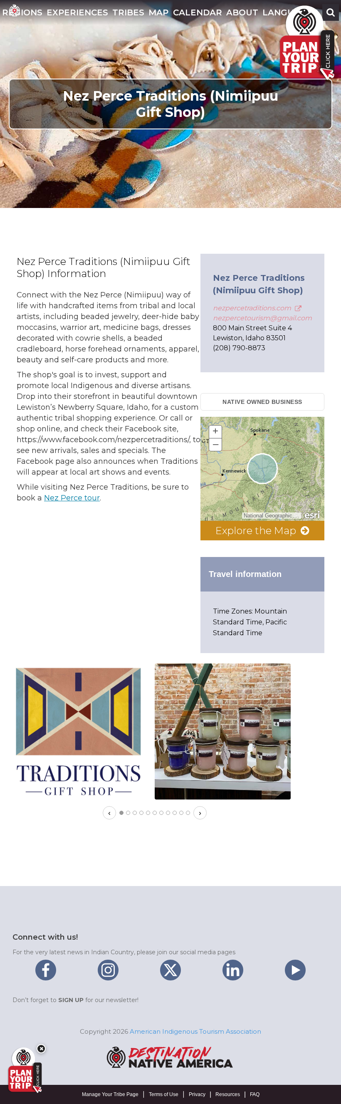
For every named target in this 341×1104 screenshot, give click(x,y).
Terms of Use (163, 1094)
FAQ (254, 1094)
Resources (227, 1094)
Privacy (197, 1094)
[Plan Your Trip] (24, 1070)
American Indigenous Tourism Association (195, 1031)
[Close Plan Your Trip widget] (41, 1048)
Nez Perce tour (72, 497)
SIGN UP (71, 1000)
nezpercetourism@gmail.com (262, 318)
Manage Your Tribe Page (110, 1094)
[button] (77, 12)
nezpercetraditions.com (253, 308)
